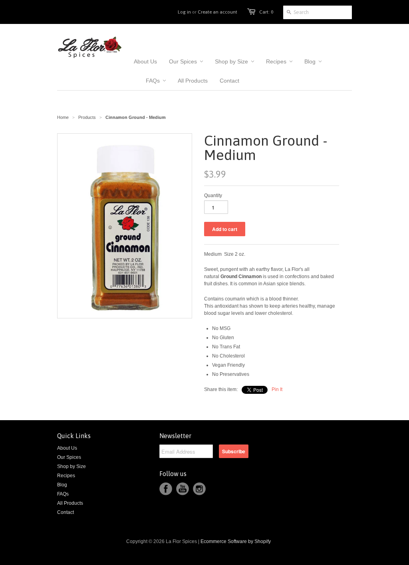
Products (87, 117)
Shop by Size (71, 466)
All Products (70, 503)
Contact (65, 512)
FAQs (63, 494)
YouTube (182, 488)
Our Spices (69, 457)
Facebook (165, 488)
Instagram (199, 488)
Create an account (217, 12)
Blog (62, 485)
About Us (67, 448)
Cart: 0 (266, 12)
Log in (184, 12)
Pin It (277, 389)
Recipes (66, 475)
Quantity (213, 195)
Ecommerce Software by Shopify (236, 541)
